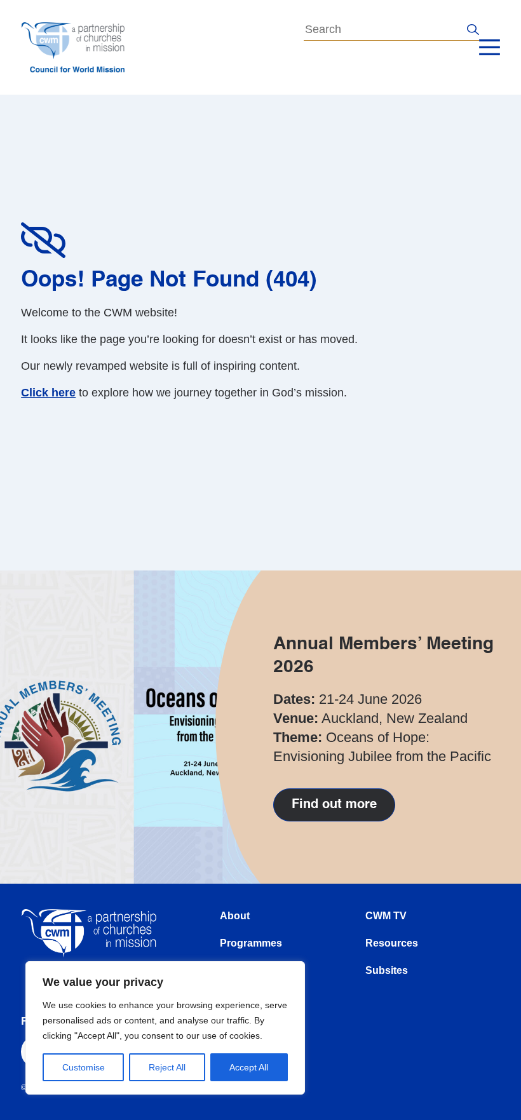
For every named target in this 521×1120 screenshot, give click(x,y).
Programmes (251, 943)
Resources (391, 943)
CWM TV (386, 915)
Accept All (248, 1067)
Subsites (386, 970)
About (235, 915)
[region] (165, 1028)
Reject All (167, 1067)
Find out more (334, 805)
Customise (83, 1067)
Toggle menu (489, 47)
